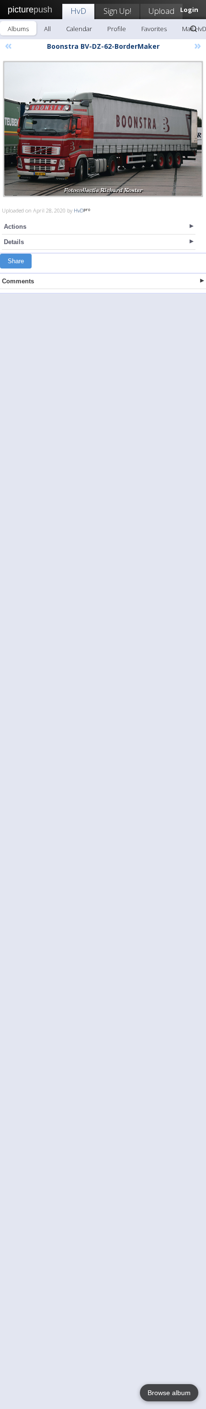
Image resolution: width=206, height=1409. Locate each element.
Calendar (79, 28)
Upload (161, 10)
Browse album (169, 1393)
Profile (116, 28)
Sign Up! (117, 10)
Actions (15, 226)
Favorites (154, 28)
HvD (78, 10)
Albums (18, 28)
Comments (18, 281)
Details (14, 242)
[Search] (193, 28)
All (47, 28)
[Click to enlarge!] (103, 129)
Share (16, 261)
